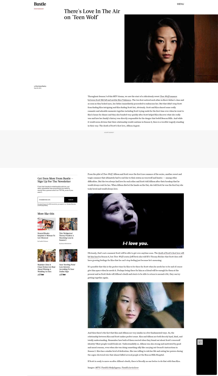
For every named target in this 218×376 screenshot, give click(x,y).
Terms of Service (71, 204)
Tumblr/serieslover (130, 367)
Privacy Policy (44, 205)
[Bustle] (40, 4)
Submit (70, 200)
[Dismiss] (214, 340)
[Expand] (199, 340)
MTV (97, 367)
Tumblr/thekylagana (110, 367)
